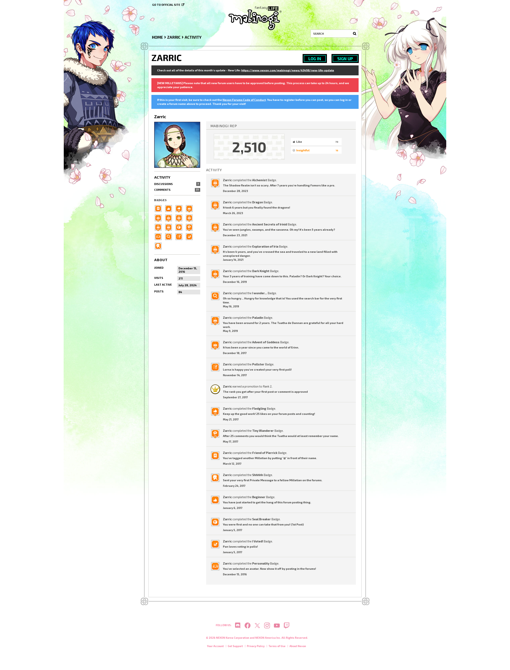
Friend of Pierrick (264, 453)
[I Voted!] (190, 236)
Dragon (257, 202)
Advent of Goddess (266, 342)
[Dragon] (159, 226)
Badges (160, 200)
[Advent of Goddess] (190, 208)
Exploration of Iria (265, 246)
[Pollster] (180, 236)
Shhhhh (257, 475)
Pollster (258, 364)
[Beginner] (170, 208)
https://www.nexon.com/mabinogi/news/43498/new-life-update (287, 70)
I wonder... (259, 293)
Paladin (257, 317)
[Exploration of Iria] (180, 217)
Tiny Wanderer (263, 430)
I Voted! (257, 541)
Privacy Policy (256, 646)
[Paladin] (159, 217)
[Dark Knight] (170, 217)
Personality (260, 563)
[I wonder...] (170, 236)
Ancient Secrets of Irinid (269, 224)
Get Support (235, 646)
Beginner (258, 497)
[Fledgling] (180, 208)
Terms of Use (277, 646)
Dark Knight (260, 271)
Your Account (215, 646)
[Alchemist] (170, 226)
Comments (176, 189)
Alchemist (259, 180)
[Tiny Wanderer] (190, 226)
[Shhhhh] (159, 245)
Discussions (176, 184)
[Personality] (159, 236)
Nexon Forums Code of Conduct (244, 99)
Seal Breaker (261, 519)
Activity (162, 177)
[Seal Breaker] (180, 226)
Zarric (227, 180)
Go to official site (166, 4)
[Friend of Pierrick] (159, 208)
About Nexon (297, 646)
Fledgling (259, 408)
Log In (314, 58)
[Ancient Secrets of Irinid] (190, 217)
